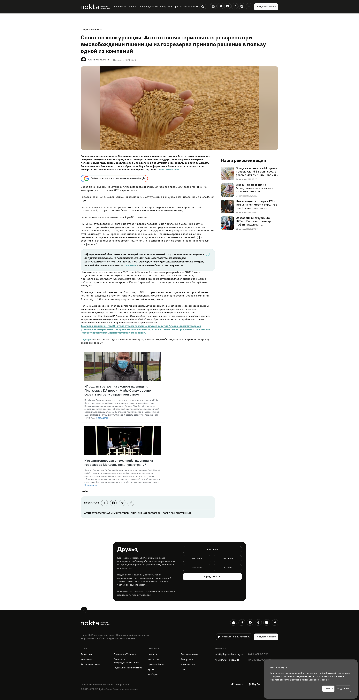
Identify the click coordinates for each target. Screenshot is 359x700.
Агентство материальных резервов (106, 513)
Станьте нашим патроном (236, 637)
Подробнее (343, 689)
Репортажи (165, 7)
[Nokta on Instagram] (242, 6)
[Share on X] (104, 503)
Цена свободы (156, 664)
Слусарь (86, 339)
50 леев (228, 568)
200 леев (228, 559)
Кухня (151, 669)
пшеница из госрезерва (145, 513)
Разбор (132, 7)
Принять (328, 689)
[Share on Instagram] (113, 503)
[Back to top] (84, 610)
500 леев (197, 559)
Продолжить (212, 576)
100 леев (197, 568)
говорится (130, 265)
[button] (203, 7)
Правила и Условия (125, 654)
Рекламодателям (91, 664)
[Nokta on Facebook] (249, 6)
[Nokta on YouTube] (227, 6)
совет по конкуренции (177, 513)
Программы (180, 7)
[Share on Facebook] (131, 503)
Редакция (86, 654)
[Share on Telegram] (122, 503)
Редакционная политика (128, 668)
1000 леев (212, 550)
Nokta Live (153, 659)
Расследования (149, 7)
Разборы (153, 674)
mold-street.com (168, 170)
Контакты (86, 659)
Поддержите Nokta (266, 7)
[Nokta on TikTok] (234, 6)
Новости (119, 7)
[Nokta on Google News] (213, 6)
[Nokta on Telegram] (220, 6)
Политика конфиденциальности (127, 661)
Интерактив (188, 664)
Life (193, 7)
